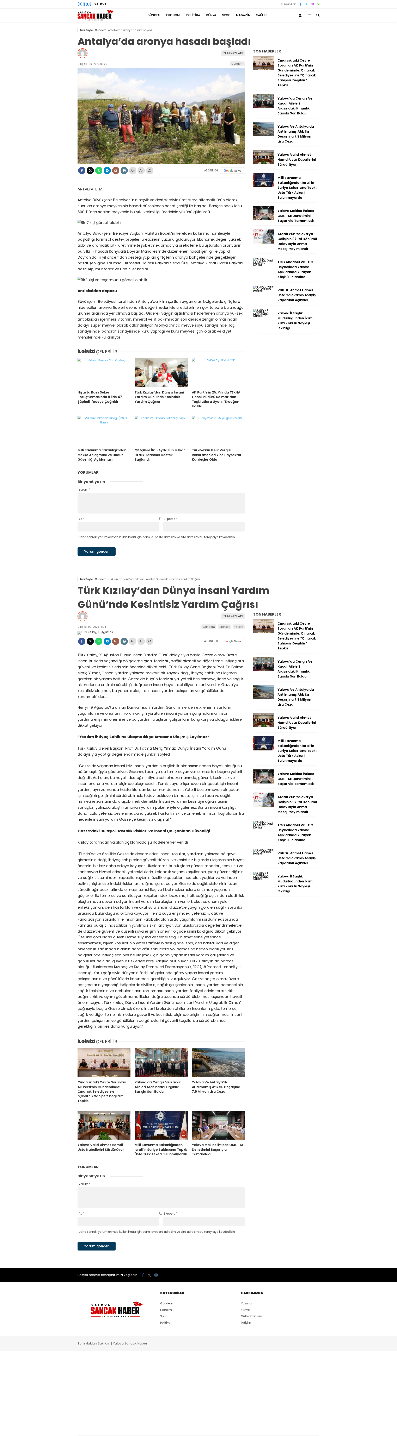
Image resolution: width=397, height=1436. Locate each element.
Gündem (153, 15)
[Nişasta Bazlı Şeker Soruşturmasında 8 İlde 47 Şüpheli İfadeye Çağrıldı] (104, 372)
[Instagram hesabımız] (312, 4)
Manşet (225, 627)
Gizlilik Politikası (251, 1316)
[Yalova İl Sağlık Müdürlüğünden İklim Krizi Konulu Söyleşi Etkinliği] (263, 316)
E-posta (171, 519)
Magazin (243, 15)
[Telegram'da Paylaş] (107, 170)
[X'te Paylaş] (90, 170)
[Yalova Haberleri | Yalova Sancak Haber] (96, 19)
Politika (193, 15)
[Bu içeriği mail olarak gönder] (115, 170)
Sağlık (261, 15)
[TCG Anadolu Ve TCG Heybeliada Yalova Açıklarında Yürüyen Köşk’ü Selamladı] (263, 265)
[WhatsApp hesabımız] (318, 4)
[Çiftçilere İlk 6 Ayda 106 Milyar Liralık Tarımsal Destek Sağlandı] (161, 430)
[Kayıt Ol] (301, 15)
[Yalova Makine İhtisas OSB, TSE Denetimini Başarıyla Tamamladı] (263, 219)
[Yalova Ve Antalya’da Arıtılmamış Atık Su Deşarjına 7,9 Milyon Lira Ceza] (263, 135)
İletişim (246, 1323)
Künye (245, 1310)
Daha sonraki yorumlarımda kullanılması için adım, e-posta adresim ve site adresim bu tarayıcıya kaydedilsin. (157, 537)
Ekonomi (173, 15)
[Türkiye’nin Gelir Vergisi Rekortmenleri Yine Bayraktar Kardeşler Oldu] (218, 430)
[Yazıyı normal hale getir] (149, 170)
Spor (226, 15)
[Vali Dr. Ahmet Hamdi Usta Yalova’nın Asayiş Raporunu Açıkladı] (263, 291)
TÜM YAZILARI (233, 53)
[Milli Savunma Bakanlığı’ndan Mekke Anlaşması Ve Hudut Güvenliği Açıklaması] (104, 430)
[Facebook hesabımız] (301, 4)
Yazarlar (246, 1303)
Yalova (238, 627)
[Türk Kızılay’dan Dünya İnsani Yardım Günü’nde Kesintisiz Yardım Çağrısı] (161, 372)
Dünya (211, 15)
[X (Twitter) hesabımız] (306, 4)
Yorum (85, 489)
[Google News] (232, 171)
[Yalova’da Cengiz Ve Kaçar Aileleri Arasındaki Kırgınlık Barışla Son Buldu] (263, 107)
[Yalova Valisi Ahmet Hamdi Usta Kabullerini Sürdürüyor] (263, 163)
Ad (82, 519)
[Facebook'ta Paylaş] (81, 170)
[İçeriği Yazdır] (124, 170)
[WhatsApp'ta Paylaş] (98, 170)
